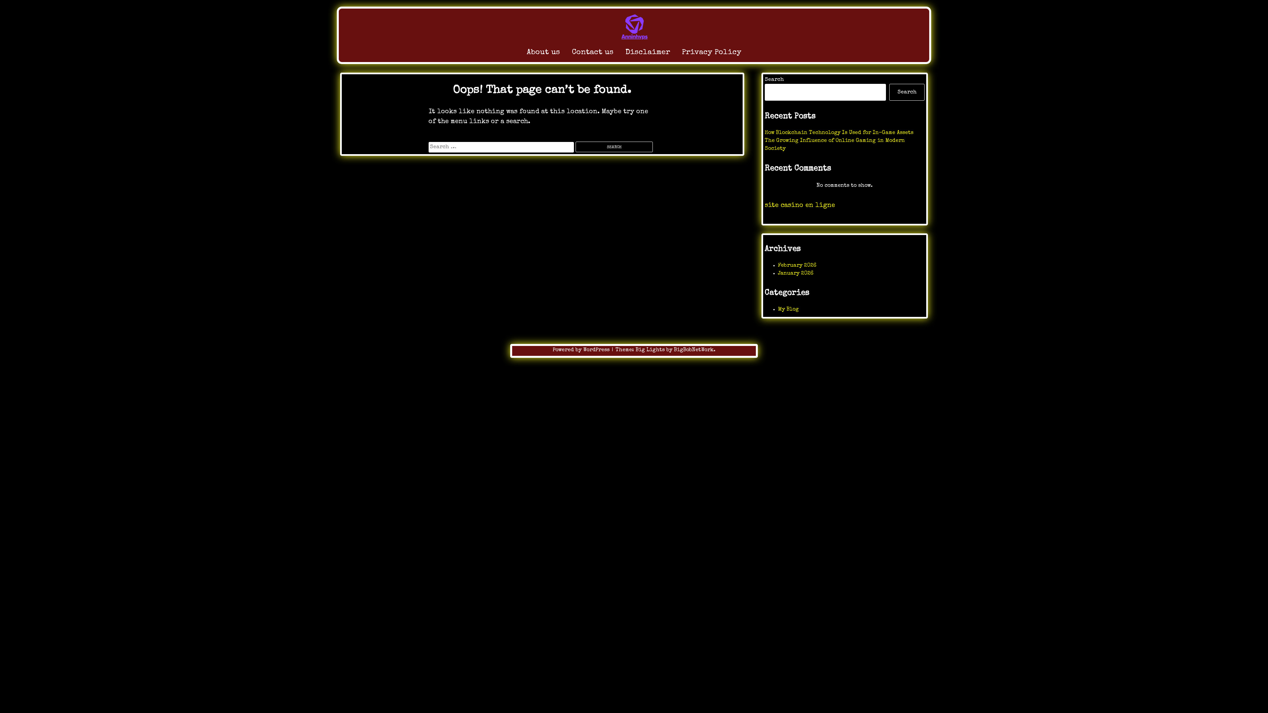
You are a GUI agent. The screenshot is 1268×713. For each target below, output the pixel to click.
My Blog (788, 309)
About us (543, 52)
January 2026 (795, 273)
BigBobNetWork (694, 350)
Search (774, 80)
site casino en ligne (800, 205)
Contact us (593, 52)
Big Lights (650, 350)
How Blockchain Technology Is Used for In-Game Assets (839, 133)
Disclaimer (647, 52)
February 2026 (797, 265)
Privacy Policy (711, 52)
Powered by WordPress (582, 350)
